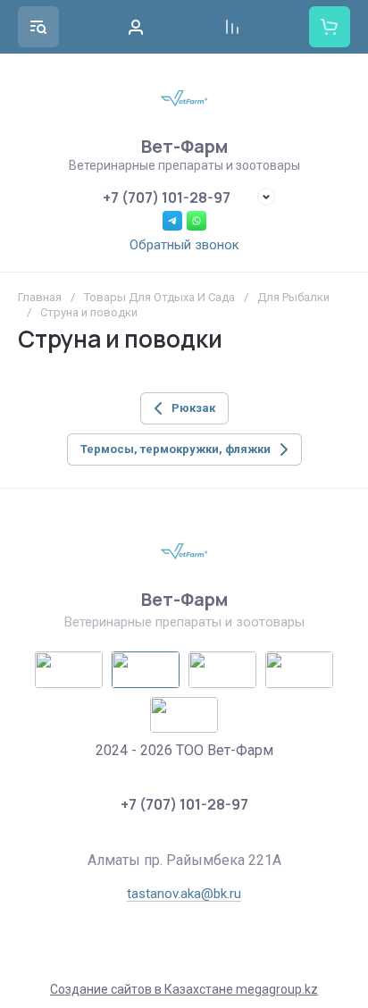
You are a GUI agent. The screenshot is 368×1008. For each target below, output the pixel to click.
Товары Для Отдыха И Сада (159, 297)
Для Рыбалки (293, 297)
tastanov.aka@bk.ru (184, 894)
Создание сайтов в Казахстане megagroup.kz (184, 989)
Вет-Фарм (184, 146)
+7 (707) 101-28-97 (166, 197)
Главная (40, 297)
